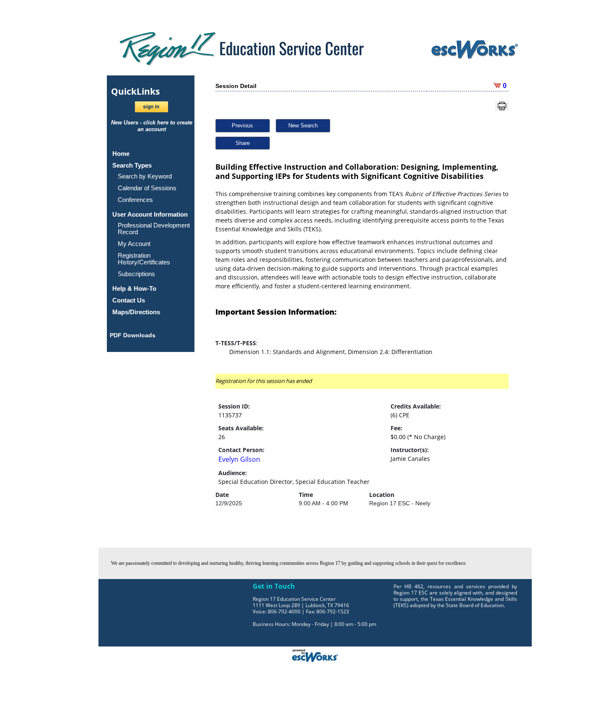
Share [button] (243, 143)
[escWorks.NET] (315, 654)
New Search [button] (303, 125)
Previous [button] (242, 125)
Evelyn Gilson (239, 459)
